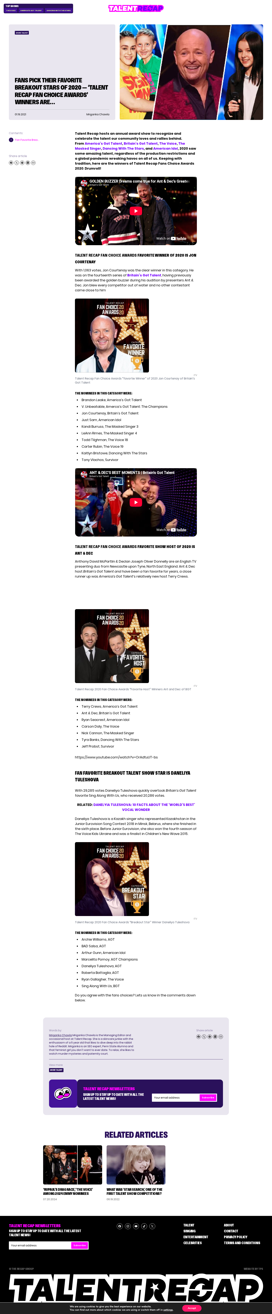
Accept (192, 1308)
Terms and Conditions (242, 1243)
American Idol (165, 148)
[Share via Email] (33, 163)
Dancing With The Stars (59, 10)
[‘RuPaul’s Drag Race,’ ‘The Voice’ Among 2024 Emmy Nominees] (72, 1164)
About (229, 1225)
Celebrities (192, 1243)
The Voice (11, 10)
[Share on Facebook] (11, 163)
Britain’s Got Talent (141, 143)
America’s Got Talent (103, 143)
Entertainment (195, 1237)
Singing (189, 1231)
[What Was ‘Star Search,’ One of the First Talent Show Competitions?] (136, 1164)
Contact (231, 1231)
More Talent (22, 33)
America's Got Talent (31, 10)
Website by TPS (253, 1268)
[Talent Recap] (136, 8)
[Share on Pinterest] (22, 163)
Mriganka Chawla (60, 1035)
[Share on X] (16, 163)
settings (168, 1310)
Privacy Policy (235, 1237)
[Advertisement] (136, 594)
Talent (188, 1225)
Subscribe (208, 1097)
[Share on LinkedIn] (28, 163)
